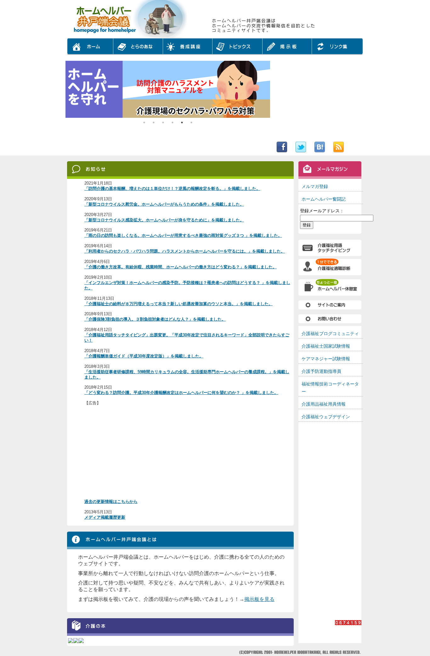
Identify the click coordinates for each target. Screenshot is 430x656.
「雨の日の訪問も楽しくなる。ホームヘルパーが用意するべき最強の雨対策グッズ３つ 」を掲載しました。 (183, 235)
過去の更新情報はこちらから (111, 501)
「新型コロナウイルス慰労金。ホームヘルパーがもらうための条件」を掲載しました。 (164, 204)
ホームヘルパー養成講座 (187, 49)
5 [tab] (182, 122)
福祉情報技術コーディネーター (330, 387)
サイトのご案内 (330, 305)
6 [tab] (191, 122)
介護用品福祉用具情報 (324, 404)
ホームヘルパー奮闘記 (324, 199)
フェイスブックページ (281, 147)
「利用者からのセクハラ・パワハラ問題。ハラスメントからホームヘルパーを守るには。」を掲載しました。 (184, 251)
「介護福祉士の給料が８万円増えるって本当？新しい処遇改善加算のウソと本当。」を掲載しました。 (178, 303)
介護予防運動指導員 (321, 371)
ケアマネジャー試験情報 (326, 358)
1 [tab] (144, 122)
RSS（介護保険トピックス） (347, 147)
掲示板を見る (259, 599)
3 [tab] (163, 122)
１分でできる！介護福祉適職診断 (330, 267)
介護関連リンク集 (338, 49)
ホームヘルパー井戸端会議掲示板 (287, 49)
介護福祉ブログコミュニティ (330, 333)
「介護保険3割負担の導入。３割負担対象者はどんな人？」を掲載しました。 (155, 319)
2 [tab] (153, 122)
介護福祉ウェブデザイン (326, 416)
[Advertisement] (317, 100)
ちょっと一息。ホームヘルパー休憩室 (330, 287)
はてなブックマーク (320, 147)
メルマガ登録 (315, 186)
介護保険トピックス (237, 49)
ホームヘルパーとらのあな (138, 49)
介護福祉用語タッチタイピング (330, 244)
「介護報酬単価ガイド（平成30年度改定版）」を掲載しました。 (143, 356)
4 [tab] (172, 122)
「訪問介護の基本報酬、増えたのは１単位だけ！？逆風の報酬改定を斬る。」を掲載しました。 (172, 188)
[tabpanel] (167, 89)
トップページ (89, 49)
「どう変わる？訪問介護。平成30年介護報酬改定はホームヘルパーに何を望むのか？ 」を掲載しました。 (181, 392)
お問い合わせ (330, 319)
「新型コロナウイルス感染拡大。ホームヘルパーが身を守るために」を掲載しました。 (164, 220)
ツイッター (301, 147)
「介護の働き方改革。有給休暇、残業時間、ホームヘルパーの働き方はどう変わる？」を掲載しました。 (180, 267)
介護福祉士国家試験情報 (326, 346)
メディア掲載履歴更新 (104, 517)
